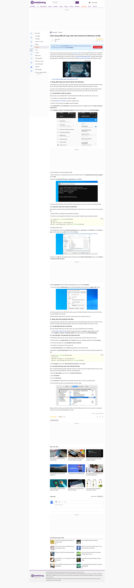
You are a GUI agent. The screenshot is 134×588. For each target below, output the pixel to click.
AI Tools (71, 6)
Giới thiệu (48, 572)
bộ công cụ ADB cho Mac (60, 331)
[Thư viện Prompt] (31, 37)
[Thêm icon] (56, 502)
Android (60, 32)
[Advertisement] (67, 20)
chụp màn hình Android (84, 58)
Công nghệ (83, 6)
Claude (50, 6)
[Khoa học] (31, 71)
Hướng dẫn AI (43, 6)
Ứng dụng (66, 572)
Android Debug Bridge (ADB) (83, 56)
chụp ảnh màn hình (78, 52)
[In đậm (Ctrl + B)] (59, 502)
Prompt (66, 6)
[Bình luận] (97, 41)
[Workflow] (31, 46)
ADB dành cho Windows (61, 100)
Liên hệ (70, 572)
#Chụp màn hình (54, 420)
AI (37, 6)
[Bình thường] (99, 39)
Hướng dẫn (61, 572)
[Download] (31, 58)
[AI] (31, 33)
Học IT (89, 6)
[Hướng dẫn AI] (31, 42)
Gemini (61, 6)
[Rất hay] (102, 39)
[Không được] (97, 39)
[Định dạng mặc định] (65, 502)
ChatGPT (55, 6)
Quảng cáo (74, 572)
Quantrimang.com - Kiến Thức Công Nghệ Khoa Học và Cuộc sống (38, 2)
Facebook (79, 572)
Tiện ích (95, 6)
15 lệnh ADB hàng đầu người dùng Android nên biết (65, 79)
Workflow (77, 6)
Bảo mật (57, 572)
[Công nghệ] (31, 50)
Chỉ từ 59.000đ (97, 47)
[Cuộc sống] (31, 67)
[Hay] (101, 39)
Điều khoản (52, 572)
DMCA (82, 572)
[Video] (31, 63)
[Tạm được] (98, 39)
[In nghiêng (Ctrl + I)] (62, 502)
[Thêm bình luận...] (79, 505)
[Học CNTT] (31, 54)
